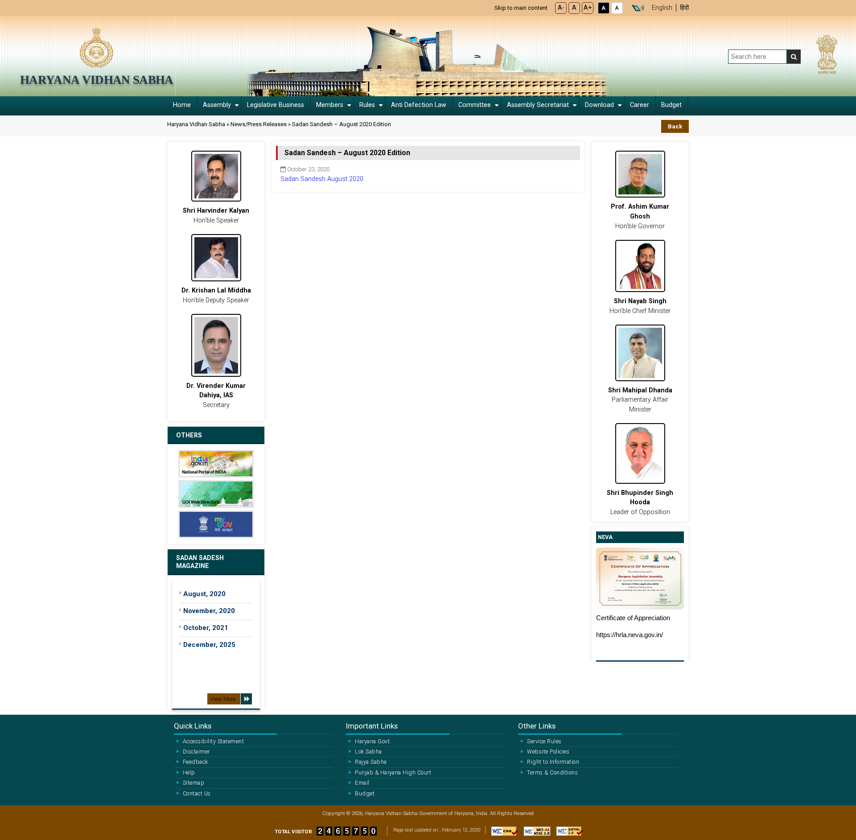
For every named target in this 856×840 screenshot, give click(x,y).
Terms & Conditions (552, 773)
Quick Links (192, 725)
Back (675, 126)
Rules (367, 105)
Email (362, 783)
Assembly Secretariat (538, 105)
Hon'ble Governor (640, 216)
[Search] (794, 56)
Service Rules (544, 741)
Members (329, 105)
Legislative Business (275, 105)
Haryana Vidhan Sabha (96, 79)
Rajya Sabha (371, 762)
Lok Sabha (368, 752)
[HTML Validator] (567, 834)
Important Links (372, 725)
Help (189, 773)
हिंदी (684, 8)
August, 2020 (205, 594)
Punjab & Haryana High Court (393, 773)
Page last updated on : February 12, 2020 (437, 830)
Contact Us (197, 794)
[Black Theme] (603, 8)
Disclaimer (196, 752)
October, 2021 (205, 628)
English (662, 8)
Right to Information (553, 762)
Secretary (216, 395)
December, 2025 (209, 645)
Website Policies (548, 752)
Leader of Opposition (640, 502)
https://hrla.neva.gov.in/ (629, 634)
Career (639, 105)
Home (182, 105)
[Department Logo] (96, 47)
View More (222, 699)
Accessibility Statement (213, 741)
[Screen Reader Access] (638, 8)
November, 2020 (209, 611)
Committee (474, 105)
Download (599, 105)
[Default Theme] (617, 8)
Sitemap (193, 783)
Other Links (537, 725)
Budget (671, 105)
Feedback (195, 762)
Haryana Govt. (373, 741)
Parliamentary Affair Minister (640, 400)
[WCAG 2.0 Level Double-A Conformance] (535, 834)
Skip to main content (520, 7)
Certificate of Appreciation (633, 618)
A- (561, 8)
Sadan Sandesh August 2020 (321, 179)
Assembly (217, 105)
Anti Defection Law (418, 105)
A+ (588, 8)
